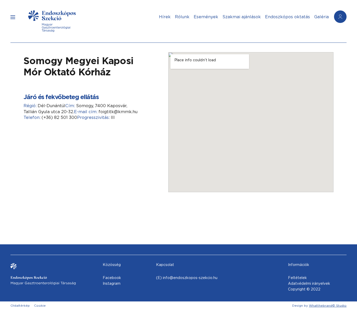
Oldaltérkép (20, 305)
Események (206, 17)
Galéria (321, 17)
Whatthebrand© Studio (328, 305)
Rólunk (182, 17)
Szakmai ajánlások (241, 17)
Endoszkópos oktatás (287, 17)
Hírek (165, 17)
